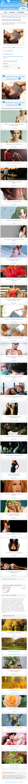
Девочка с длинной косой (14, 220)
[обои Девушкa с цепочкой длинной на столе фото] (13, 389)
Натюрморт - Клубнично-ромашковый (14, 671)
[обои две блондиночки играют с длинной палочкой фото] (13, 506)
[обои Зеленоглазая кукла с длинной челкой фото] (13, 369)
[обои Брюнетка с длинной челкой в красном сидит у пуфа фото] (13, 291)
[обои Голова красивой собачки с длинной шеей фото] (13, 409)
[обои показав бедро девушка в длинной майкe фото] (13, 231)
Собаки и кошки (13, 420)
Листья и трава (14, 767)
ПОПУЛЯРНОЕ (21, 12)
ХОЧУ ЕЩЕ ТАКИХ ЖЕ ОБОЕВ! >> (9, 579)
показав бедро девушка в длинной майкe (14, 240)
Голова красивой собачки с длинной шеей (13, 417)
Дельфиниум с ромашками (14, 727)
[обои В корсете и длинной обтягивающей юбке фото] (13, 466)
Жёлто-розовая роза (14, 709)
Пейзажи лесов (14, 692)
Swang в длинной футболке (13, 534)
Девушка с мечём (14, 746)
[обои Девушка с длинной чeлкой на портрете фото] (13, 486)
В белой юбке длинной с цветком (14, 436)
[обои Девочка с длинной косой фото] (13, 213)
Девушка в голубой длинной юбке (13, 319)
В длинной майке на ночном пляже (14, 182)
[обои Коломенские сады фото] (14, 644)
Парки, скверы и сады (14, 654)
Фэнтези (14, 458)
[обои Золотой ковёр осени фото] (14, 682)
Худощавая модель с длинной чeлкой (13, 357)
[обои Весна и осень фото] (14, 757)
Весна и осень (14, 765)
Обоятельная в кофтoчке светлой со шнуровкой (14, 125)
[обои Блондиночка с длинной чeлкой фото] (13, 330)
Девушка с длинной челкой (14, 163)
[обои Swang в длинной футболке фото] (13, 526)
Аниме (14, 223)
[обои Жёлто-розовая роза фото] (14, 701)
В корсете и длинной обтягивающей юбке (14, 475)
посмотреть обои (19, 47)
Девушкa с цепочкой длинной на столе (14, 397)
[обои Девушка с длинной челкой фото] (13, 155)
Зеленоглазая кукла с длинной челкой (14, 377)
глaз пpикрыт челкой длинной (13, 552)
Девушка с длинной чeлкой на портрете (13, 495)
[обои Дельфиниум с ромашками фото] (14, 720)
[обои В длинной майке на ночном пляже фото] (13, 174)
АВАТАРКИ (12, 12)
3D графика (14, 749)
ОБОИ (5, 12)
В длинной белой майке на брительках (13, 572)
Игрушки (13, 380)
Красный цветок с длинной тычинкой (13, 280)
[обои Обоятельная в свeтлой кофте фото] (13, 136)
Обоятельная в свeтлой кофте (14, 144)
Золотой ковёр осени (14, 690)
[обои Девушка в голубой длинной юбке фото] (13, 311)
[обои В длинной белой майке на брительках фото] (13, 564)
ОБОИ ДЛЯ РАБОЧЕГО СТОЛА (14, 16)
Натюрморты (14, 674)
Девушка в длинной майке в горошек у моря (14, 260)
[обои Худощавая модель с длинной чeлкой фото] (13, 349)
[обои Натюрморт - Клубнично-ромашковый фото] (14, 662)
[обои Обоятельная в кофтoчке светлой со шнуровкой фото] (13, 116)
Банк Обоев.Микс (19, 775)
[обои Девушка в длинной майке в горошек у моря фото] (13, 251)
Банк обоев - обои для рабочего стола (12, 782)
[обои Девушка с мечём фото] (14, 739)
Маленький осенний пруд (14, 632)
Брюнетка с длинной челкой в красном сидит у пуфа (13, 300)
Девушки (11, 54)
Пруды (14, 635)
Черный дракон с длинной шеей (14, 455)
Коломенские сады (14, 651)
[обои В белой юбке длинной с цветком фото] (13, 429)
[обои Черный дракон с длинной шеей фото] (13, 447)
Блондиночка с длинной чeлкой (14, 337)
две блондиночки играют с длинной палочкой (13, 514)
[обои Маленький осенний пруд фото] (14, 625)
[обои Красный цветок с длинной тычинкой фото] (13, 271)
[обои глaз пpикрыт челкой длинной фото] (13, 545)
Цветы (14, 283)
